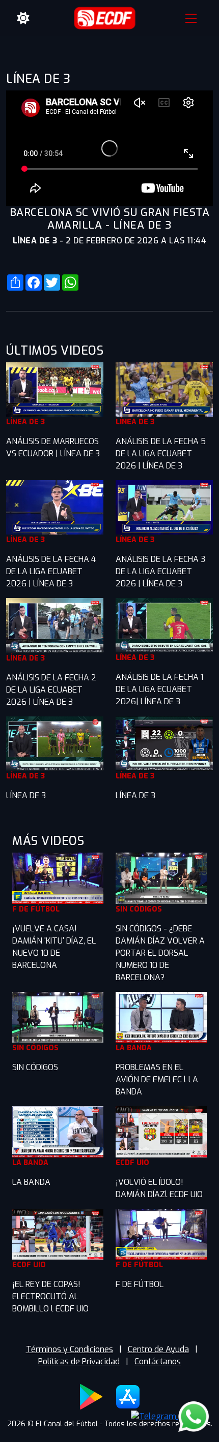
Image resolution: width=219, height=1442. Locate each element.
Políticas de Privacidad (79, 1361)
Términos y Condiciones (69, 1349)
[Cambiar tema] (23, 18)
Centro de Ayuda (158, 1349)
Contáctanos (157, 1361)
